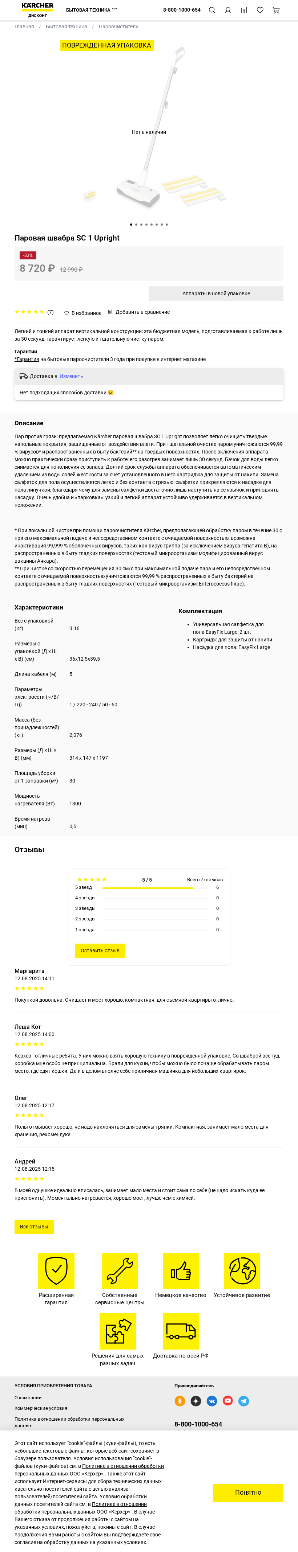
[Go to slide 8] (167, 224)
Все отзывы (34, 1226)
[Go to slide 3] (141, 224)
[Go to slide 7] (162, 224)
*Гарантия (27, 359)
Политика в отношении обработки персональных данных (69, 1422)
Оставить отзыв (100, 950)
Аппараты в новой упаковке (216, 293)
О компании (28, 1397)
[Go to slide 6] (157, 224)
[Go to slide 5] (151, 224)
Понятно (248, 1492)
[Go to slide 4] (146, 224)
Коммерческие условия (41, 1408)
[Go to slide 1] (131, 224)
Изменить (71, 376)
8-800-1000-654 (198, 1424)
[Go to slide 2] (136, 224)
